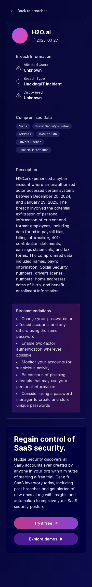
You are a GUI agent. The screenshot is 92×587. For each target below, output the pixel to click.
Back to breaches (33, 11)
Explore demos (43, 539)
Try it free (43, 523)
